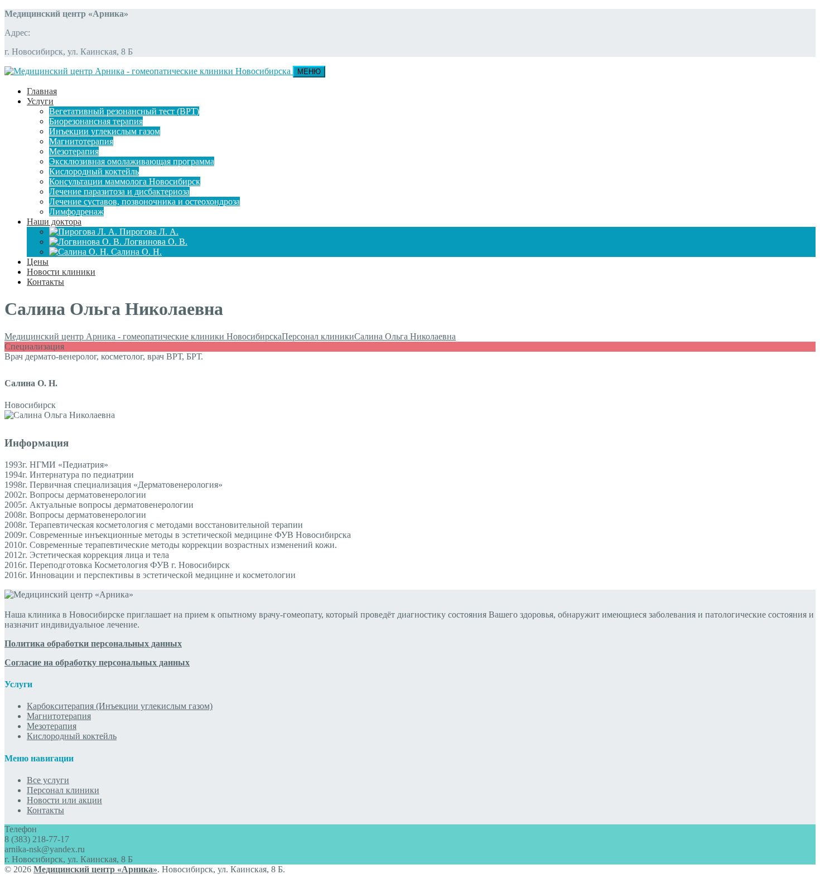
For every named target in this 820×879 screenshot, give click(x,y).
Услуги (40, 101)
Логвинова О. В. (154, 241)
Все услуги (48, 780)
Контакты (45, 281)
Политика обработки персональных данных (93, 643)
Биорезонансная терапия (96, 121)
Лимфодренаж (76, 211)
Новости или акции (64, 800)
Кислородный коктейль (94, 171)
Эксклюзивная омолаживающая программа (131, 161)
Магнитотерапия (81, 141)
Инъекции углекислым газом (104, 131)
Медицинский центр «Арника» (95, 869)
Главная (42, 91)
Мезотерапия (74, 151)
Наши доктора (54, 221)
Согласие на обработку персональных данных (97, 662)
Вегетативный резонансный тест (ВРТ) (124, 111)
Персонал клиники (63, 790)
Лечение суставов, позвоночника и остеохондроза (144, 201)
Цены (38, 261)
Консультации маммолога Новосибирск (124, 181)
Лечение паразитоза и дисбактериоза (119, 191)
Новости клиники (61, 271)
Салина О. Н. (135, 251)
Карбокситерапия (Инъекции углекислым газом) (120, 706)
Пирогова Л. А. (148, 231)
